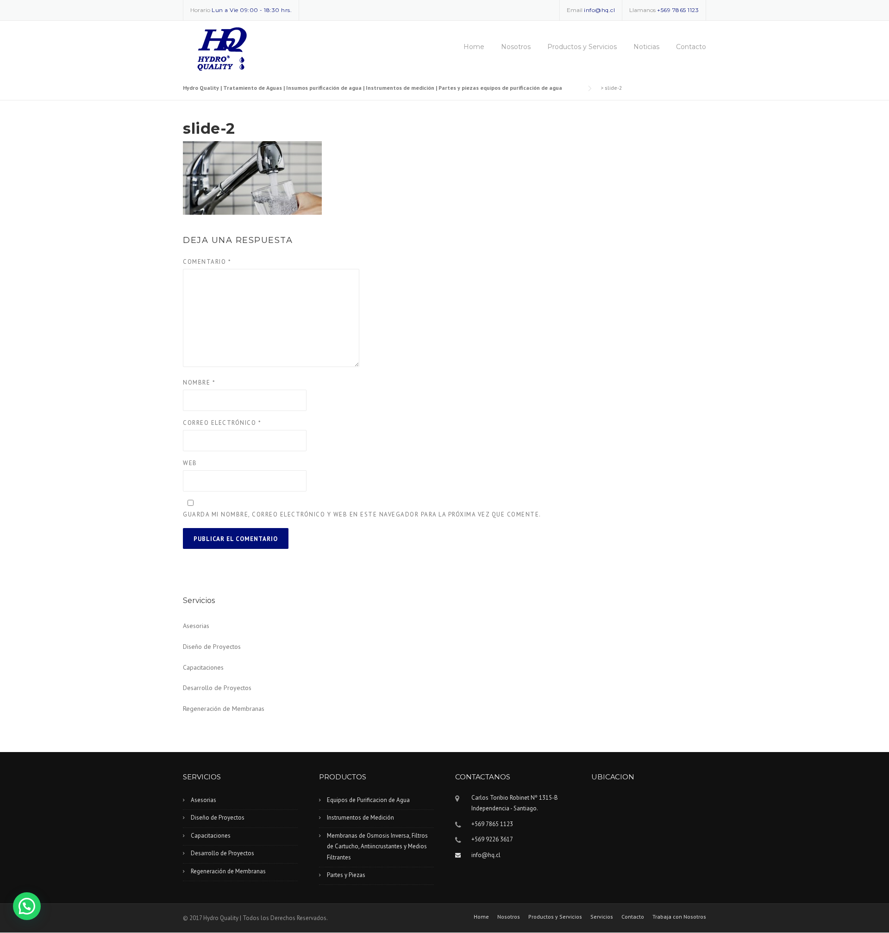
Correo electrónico (222, 423)
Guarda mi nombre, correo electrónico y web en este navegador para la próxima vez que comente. (362, 514)
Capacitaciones (203, 667)
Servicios (601, 917)
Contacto (691, 47)
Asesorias (196, 626)
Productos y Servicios (582, 47)
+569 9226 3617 (492, 839)
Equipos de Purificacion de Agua (368, 800)
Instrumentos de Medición (360, 817)
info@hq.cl (599, 9)
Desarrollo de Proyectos (217, 688)
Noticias (646, 47)
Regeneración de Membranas (223, 708)
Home (473, 47)
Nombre (199, 382)
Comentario (207, 262)
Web (190, 463)
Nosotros (516, 47)
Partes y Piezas (346, 875)
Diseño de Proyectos (212, 646)
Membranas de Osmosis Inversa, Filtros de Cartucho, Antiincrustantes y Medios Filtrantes (377, 846)
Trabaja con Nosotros (679, 917)
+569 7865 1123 (678, 9)
